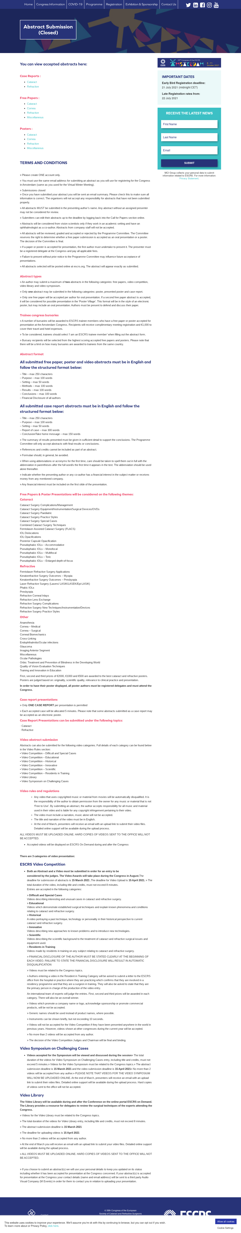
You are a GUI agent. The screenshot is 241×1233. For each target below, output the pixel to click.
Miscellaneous (35, 117)
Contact (44, 1214)
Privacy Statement (188, 178)
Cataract (32, 81)
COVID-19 (75, 4)
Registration (114, 4)
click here (53, 1226)
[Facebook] (202, 6)
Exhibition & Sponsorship (142, 4)
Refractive (33, 86)
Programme (94, 4)
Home (28, 4)
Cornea (31, 108)
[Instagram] (209, 6)
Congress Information (50, 4)
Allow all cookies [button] (225, 1221)
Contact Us (168, 4)
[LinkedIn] (195, 6)
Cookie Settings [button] (225, 1227)
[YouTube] (216, 6)
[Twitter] (188, 6)
